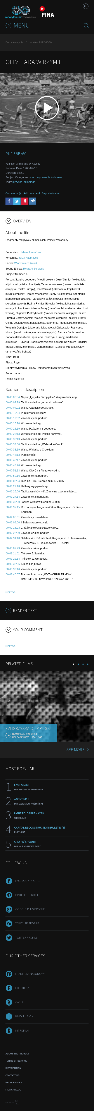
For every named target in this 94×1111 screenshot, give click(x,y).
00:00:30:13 (13, 439)
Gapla (19, 1002)
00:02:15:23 (13, 527)
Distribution (13, 1068)
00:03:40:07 (13, 574)
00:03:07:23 (13, 548)
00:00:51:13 (13, 470)
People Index (13, 1082)
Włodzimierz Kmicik (25, 263)
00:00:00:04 (13, 397)
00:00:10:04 (13, 412)
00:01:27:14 (13, 496)
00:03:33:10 (13, 569)
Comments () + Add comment (22, 193)
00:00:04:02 (13, 407)
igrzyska (17, 182)
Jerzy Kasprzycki (28, 257)
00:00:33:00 (13, 444)
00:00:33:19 (13, 449)
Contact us (12, 1075)
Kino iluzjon (24, 1016)
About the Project (17, 1054)
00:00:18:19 (13, 428)
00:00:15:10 (13, 423)
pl (85, 6)
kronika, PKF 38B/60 (41, 42)
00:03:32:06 (13, 564)
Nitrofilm (22, 1030)
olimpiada (29, 182)
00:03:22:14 (13, 558)
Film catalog (13, 1090)
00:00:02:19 (13, 402)
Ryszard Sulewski (33, 268)
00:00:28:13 (13, 433)
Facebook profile (27, 881)
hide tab (10, 592)
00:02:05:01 (13, 517)
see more (75, 749)
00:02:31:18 (13, 538)
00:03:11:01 (13, 553)
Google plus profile (30, 909)
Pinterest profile (27, 895)
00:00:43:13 (13, 454)
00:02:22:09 (13, 533)
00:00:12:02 (13, 418)
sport (32, 177)
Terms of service (16, 1061)
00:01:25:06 (13, 491)
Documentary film (14, 42)
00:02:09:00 (13, 522)
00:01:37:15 (13, 507)
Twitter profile (26, 937)
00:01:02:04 (13, 481)
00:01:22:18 (13, 486)
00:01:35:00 (13, 502)
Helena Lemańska (31, 252)
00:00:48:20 (13, 465)
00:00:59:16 (13, 475)
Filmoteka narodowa (30, 974)
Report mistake (50, 193)
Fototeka (22, 988)
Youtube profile (27, 923)
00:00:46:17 (13, 460)
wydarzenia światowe (49, 177)
